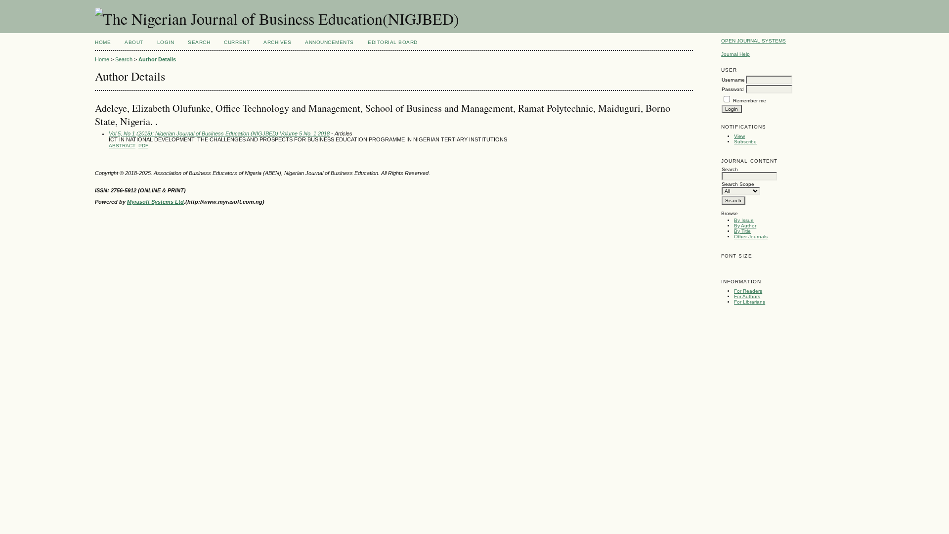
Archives (277, 42)
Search (199, 42)
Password (733, 89)
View (739, 136)
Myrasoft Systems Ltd (155, 202)
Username (733, 80)
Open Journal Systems (753, 41)
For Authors (747, 296)
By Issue (744, 220)
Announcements (329, 42)
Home (103, 42)
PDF (143, 145)
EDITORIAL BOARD (393, 42)
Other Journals (751, 236)
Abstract (122, 145)
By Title (742, 231)
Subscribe (745, 141)
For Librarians (749, 302)
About (134, 42)
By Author (745, 225)
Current (237, 42)
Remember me (749, 100)
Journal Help (735, 54)
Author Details (157, 59)
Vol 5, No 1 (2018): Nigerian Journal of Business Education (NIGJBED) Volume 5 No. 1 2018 (219, 133)
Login (165, 42)
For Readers (748, 291)
